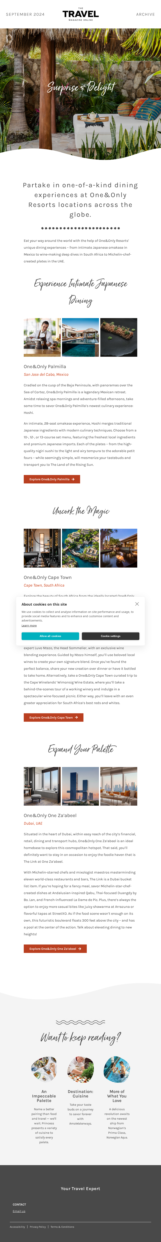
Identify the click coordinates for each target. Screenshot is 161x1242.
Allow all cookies (50, 636)
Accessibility (17, 1226)
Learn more (29, 625)
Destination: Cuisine (80, 1094)
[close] (137, 604)
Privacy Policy (38, 1226)
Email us (19, 1211)
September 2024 (25, 14)
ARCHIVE (145, 14)
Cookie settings (110, 636)
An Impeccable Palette (44, 1096)
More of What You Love (117, 1096)
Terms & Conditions (62, 1226)
